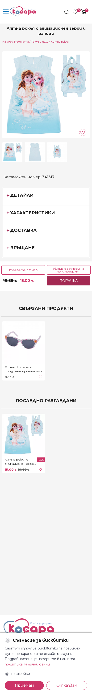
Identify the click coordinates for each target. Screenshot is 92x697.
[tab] (46, 196)
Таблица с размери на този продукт (67, 270)
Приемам (24, 685)
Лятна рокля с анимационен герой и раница (20, 462)
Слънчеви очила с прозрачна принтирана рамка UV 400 (23, 369)
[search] (67, 12)
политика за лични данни (27, 664)
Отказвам (66, 685)
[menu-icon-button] (6, 12)
